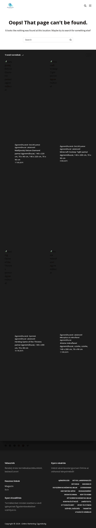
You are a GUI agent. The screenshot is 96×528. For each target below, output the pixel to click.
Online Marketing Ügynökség (34, 523)
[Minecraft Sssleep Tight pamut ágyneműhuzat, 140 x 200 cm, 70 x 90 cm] (53, 153)
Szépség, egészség (72, 509)
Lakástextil (31, 147)
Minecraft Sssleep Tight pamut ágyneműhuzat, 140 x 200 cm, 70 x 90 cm (75, 155)
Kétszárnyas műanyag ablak (79, 498)
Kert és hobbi (85, 495)
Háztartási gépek (68, 491)
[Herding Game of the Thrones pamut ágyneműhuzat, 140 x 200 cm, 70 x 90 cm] (8, 343)
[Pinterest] (19, 446)
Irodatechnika (70, 495)
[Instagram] (14, 446)
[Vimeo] (27, 446)
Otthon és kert (67, 505)
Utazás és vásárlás (83, 512)
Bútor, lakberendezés (81, 481)
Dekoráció (86, 484)
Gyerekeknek (85, 488)
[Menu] (90, 5)
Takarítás (87, 509)
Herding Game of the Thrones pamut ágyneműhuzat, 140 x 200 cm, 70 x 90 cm (29, 344)
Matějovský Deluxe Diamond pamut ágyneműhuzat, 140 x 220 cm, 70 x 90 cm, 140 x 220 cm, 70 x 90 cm (30, 155)
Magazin (9, 486)
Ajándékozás (63, 481)
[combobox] (45, 39)
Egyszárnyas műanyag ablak (65, 488)
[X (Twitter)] (10, 446)
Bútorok (75, 484)
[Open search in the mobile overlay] (85, 6)
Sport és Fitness (84, 505)
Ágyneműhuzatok (21, 145)
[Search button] (70, 39)
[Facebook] (6, 446)
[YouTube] (23, 446)
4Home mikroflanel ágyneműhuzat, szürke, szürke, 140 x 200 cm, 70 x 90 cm (74, 346)
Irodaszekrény (84, 491)
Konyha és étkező (70, 502)
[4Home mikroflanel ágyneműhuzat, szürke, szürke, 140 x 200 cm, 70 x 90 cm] (53, 343)
